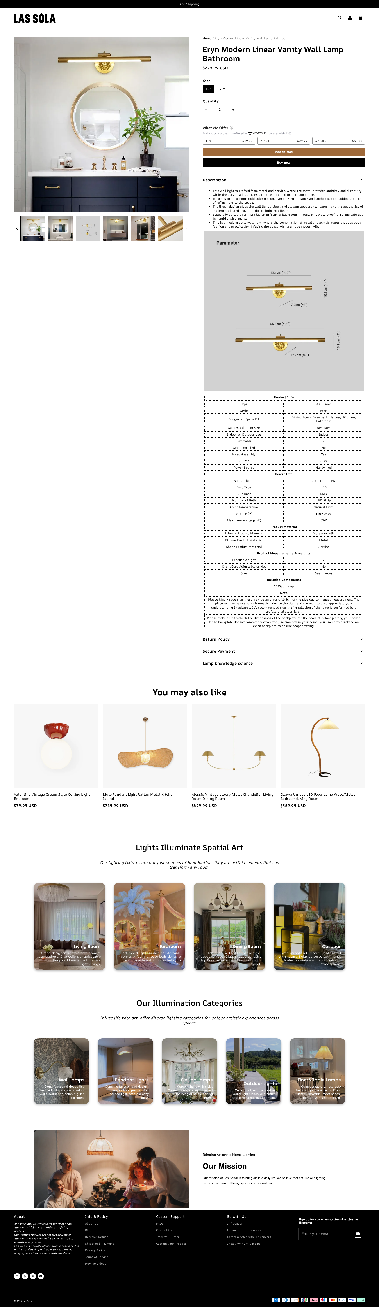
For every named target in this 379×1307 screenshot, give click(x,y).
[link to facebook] (17, 1278)
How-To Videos (95, 1263)
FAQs (159, 1223)
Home (207, 38)
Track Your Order (167, 1237)
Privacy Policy (95, 1250)
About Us (91, 1223)
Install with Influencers (244, 1244)
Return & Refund (97, 1237)
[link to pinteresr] (25, 1278)
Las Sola (27, 1301)
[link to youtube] (41, 1278)
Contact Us (164, 1230)
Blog (88, 1230)
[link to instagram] (33, 1278)
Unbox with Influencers (244, 1230)
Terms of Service (96, 1257)
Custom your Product (171, 1244)
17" (208, 89)
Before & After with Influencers (249, 1237)
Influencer (234, 1223)
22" (222, 89)
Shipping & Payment (99, 1244)
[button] (339, 18)
